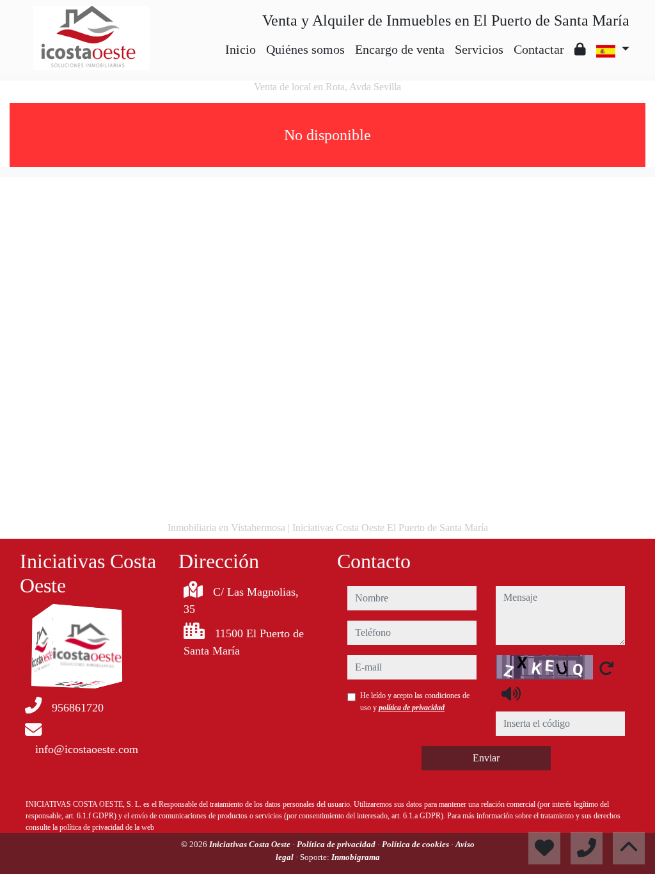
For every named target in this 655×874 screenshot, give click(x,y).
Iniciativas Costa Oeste (250, 844)
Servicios (479, 49)
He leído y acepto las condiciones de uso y (415, 701)
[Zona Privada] (580, 49)
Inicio (240, 49)
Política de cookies (416, 844)
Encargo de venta (400, 49)
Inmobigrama (355, 857)
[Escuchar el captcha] (511, 693)
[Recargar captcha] (606, 668)
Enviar (486, 757)
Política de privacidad (337, 844)
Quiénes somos (305, 49)
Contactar (539, 49)
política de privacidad (412, 707)
